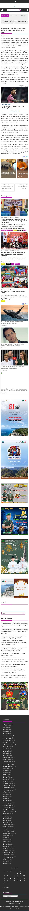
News (24, 230)
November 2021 (7, 830)
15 (11, 878)
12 (24, 876)
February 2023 (7, 802)
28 (7, 883)
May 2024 (5, 774)
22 (11, 880)
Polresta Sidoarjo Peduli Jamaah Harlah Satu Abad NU (22, 186)
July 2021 (5, 837)
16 (14, 878)
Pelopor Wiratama (15, 217)
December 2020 (7, 850)
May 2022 (5, 818)
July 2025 (5, 748)
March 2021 (6, 845)
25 (20, 880)
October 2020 (6, 854)
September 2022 (7, 811)
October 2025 (6, 742)
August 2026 (6, 724)
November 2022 (7, 807)
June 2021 (5, 839)
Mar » (7, 887)
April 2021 (5, 843)
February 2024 (7, 779)
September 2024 (7, 766)
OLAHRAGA (17, 263)
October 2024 (6, 765)
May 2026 (5, 729)
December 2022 (7, 805)
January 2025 (6, 759)
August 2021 (6, 835)
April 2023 (5, 798)
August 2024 (6, 768)
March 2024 (6, 778)
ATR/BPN (10, 230)
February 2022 (7, 824)
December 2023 (7, 783)
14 (7, 878)
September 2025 (7, 744)
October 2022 (6, 809)
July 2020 (5, 859)
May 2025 (5, 752)
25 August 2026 (5, 217)
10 (17, 876)
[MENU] (27, 10)
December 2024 (7, 761)
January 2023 (6, 804)
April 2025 (5, 753)
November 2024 (7, 763)
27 (4, 883)
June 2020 (5, 861)
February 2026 (7, 735)
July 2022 (5, 815)
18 (20, 878)
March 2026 (6, 733)
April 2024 (5, 776)
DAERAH (4, 180)
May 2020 (5, 863)
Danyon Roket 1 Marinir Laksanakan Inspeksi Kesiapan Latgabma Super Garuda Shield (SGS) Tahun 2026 (13, 670)
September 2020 (7, 856)
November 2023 (7, 785)
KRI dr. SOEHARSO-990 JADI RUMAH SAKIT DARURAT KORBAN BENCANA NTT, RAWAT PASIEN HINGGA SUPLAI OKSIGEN (12, 659)
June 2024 (5, 772)
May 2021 (5, 841)
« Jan (4, 887)
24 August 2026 (5, 250)
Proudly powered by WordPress (9, 906)
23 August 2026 (5, 289)
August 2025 (6, 746)
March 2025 (6, 755)
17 (17, 878)
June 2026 (5, 727)
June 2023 (5, 794)
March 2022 (6, 822)
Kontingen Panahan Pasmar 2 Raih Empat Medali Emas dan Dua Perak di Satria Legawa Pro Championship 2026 (13, 648)
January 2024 (6, 781)
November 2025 (7, 740)
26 (24, 880)
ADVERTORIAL (4, 230)
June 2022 (5, 817)
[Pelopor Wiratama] (2, 10)
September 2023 (7, 789)
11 (20, 876)
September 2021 (7, 833)
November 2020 (7, 852)
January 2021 (6, 848)
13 (4, 878)
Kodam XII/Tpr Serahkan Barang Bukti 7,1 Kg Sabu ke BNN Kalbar (7, 187)
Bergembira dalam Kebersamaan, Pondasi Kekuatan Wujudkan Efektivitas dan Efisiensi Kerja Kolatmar (14, 642)
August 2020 (6, 858)
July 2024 (5, 770)
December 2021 (7, 828)
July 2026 (5, 725)
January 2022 (6, 826)
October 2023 (6, 787)
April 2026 (5, 731)
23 (14, 880)
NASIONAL (20, 230)
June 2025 (5, 750)
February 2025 (7, 757)
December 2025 (7, 738)
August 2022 (6, 813)
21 (7, 880)
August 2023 (6, 791)
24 (17, 880)
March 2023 (6, 800)
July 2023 (5, 792)
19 (24, 878)
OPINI (7, 180)
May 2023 (5, 796)
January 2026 (6, 737)
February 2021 (7, 846)
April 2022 (5, 820)
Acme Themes (15, 908)
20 (4, 880)
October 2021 (6, 831)
